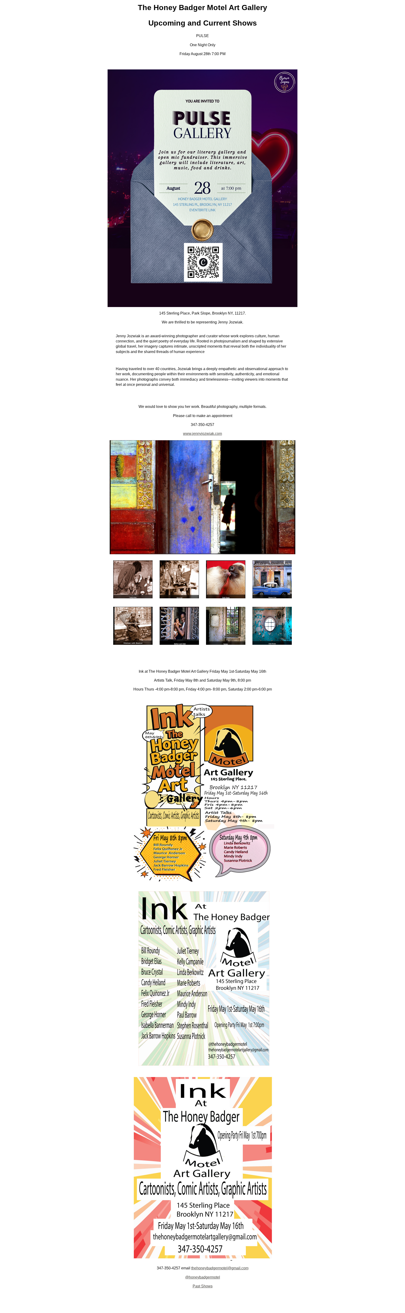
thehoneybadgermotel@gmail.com (219, 1268)
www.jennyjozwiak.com (202, 434)
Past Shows (203, 1286)
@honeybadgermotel (202, 1277)
